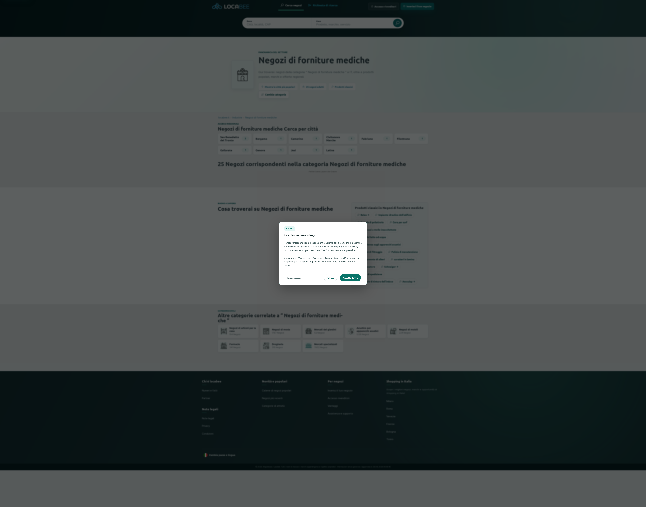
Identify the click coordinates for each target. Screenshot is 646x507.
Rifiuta (330, 277)
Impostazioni (294, 277)
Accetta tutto (350, 277)
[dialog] (323, 253)
